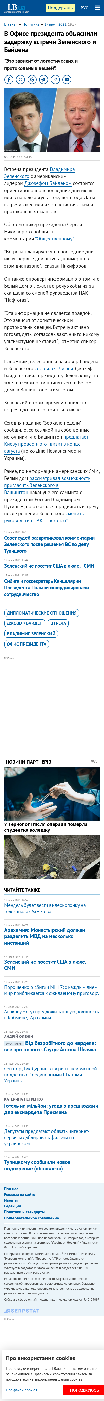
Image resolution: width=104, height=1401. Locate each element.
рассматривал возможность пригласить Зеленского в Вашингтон (47, 485)
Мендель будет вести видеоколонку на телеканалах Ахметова (45, 908)
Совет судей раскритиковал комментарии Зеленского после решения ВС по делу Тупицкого (49, 544)
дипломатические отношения (41, 613)
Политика (31, 24)
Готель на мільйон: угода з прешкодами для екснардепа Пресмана (51, 1109)
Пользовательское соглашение (31, 1217)
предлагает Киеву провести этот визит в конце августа (46, 444)
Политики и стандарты (24, 1211)
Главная (11, 24)
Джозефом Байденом (48, 183)
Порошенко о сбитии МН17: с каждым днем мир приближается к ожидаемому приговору (51, 990)
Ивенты (11, 1200)
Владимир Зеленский (31, 634)
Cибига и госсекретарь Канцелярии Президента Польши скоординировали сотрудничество (46, 588)
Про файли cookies (21, 1390)
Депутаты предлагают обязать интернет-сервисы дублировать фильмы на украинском (46, 1137)
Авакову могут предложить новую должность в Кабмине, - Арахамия (51, 1014)
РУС (84, 8)
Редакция (12, 1205)
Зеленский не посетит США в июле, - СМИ (49, 565)
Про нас (11, 1188)
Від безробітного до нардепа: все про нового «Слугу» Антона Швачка (50, 1046)
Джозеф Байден (25, 623)
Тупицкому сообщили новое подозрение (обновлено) (37, 1165)
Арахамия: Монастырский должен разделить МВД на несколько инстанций (44, 936)
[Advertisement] (52, 701)
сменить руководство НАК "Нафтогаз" (44, 517)
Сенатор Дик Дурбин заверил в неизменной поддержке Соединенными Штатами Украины (50, 1074)
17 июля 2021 (55, 24)
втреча (58, 623)
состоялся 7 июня (54, 368)
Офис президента (26, 644)
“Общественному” (54, 238)
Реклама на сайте (19, 1194)
